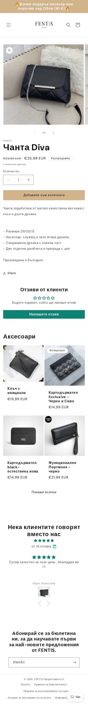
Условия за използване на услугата (29, 697)
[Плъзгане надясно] (53, 132)
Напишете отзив (44, 314)
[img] (44, 541)
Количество (11, 171)
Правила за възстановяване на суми (46, 691)
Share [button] (11, 273)
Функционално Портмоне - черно (62, 467)
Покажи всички (44, 492)
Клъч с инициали (16, 391)
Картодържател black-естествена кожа (22, 467)
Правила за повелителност (50, 684)
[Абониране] (74, 662)
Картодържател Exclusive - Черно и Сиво (63, 397)
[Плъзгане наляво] (34, 132)
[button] (8, 25)
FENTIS (38, 679)
